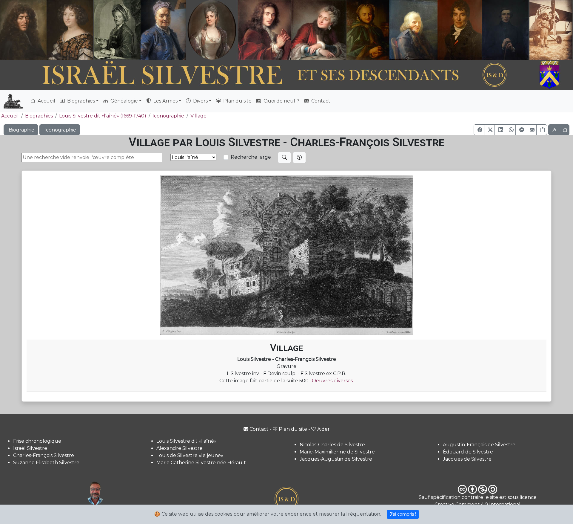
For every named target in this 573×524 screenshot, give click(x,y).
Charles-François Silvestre (43, 455)
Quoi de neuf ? (280, 101)
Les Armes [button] (165, 101)
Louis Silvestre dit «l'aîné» (186, 441)
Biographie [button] (20, 130)
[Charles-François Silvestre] (117, 30)
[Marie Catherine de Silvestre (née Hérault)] (211, 30)
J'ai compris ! (403, 514)
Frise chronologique (37, 441)
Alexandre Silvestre (179, 448)
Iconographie (168, 116)
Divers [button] (200, 101)
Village (198, 116)
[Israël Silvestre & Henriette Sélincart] (46, 31)
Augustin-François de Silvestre (479, 444)
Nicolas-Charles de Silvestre (332, 444)
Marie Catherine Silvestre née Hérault (201, 462)
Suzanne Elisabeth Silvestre (46, 462)
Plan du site (237, 101)
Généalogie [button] (123, 101)
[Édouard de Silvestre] (505, 30)
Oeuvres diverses (332, 381)
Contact (320, 101)
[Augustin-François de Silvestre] (460, 30)
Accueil (45, 101)
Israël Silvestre (30, 448)
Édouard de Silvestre (468, 452)
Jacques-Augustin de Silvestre (336, 459)
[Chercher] (284, 157)
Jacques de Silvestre (467, 459)
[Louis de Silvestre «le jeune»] (163, 30)
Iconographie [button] (59, 130)
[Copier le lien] (541, 129)
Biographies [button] (80, 101)
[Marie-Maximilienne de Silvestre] (367, 30)
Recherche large (251, 157)
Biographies (39, 116)
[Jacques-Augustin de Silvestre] (413, 30)
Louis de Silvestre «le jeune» (189, 455)
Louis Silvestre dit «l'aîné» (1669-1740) (102, 116)
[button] (479, 129)
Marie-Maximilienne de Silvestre (337, 452)
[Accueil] (264, 75)
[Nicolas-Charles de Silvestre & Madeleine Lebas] (292, 30)
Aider (323, 429)
